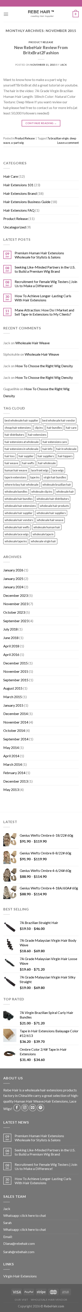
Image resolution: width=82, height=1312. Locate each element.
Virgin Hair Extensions (20, 1276)
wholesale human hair (46, 527)
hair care (71, 427)
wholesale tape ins (16, 541)
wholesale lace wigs (17, 534)
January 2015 (13, 705)
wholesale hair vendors (19, 520)
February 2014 (14, 773)
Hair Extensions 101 (18, 185)
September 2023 (15, 621)
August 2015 (13, 688)
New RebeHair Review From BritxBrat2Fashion (41, 50)
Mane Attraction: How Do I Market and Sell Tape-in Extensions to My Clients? (44, 312)
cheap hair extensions (18, 427)
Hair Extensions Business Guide (26, 202)
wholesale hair (65, 491)
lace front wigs (40, 470)
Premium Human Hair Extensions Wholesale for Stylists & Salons (39, 255)
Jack (63, 64)
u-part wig (17, 142)
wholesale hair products (54, 506)
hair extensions (37, 434)
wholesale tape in (43, 534)
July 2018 (10, 629)
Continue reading (41, 123)
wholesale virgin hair (43, 541)
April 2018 (11, 646)
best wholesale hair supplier (21, 420)
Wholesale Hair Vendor (49, 1299)
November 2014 (15, 722)
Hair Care (10, 176)
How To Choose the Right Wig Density (44, 366)
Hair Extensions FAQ (19, 210)
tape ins (35, 477)
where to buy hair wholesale (21, 484)
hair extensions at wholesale (22, 442)
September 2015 (15, 680)
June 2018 (11, 638)
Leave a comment (68, 142)
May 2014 (11, 747)
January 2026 (13, 570)
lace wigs (58, 470)
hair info (47, 449)
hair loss (10, 456)
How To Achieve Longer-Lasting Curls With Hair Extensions (43, 298)
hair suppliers (46, 456)
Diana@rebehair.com (19, 1243)
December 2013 (15, 781)
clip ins (39, 427)
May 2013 (11, 789)
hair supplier (26, 456)
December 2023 (15, 595)
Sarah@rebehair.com (18, 1252)
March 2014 (12, 764)
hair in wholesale (66, 449)
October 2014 (14, 730)
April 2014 (11, 756)
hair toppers (65, 456)
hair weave (11, 463)
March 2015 (12, 697)
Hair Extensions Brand (20, 193)
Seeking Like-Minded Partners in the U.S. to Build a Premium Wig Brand (45, 269)
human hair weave (16, 470)
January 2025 (13, 578)
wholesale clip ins (41, 491)
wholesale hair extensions (20, 506)
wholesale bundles (16, 491)
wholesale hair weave (50, 520)
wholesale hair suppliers (51, 513)
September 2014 (15, 739)
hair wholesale (47, 463)
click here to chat (33, 1215)
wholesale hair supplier (19, 513)
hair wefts (28, 463)
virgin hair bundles (55, 477)
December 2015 (15, 663)
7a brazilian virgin (58, 138)
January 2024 (13, 587)
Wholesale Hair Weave (32, 343)
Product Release (41, 42)
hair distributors (14, 434)
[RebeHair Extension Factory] (41, 14)
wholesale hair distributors (53, 499)
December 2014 (15, 713)
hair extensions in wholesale (21, 449)
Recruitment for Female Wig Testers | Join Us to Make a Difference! (46, 283)
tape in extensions (15, 477)
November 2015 (15, 671)
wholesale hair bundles (19, 499)
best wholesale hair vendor (58, 420)
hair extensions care (55, 442)
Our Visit (21, 1299)
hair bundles (54, 427)
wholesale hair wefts (17, 527)
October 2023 (14, 612)
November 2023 (15, 604)
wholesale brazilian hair (56, 484)
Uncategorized (14, 227)
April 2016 (11, 654)
